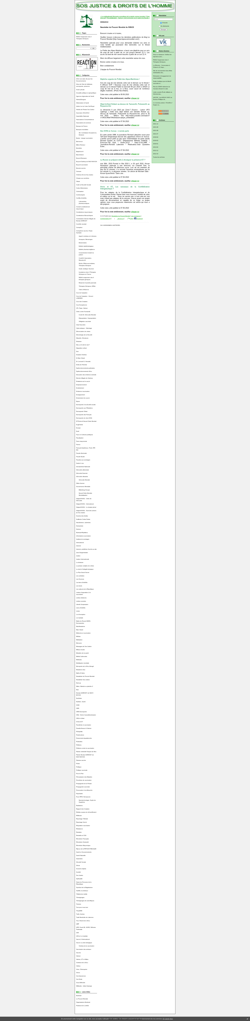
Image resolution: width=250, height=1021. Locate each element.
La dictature (79, 562)
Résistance (79, 829)
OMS (77, 708)
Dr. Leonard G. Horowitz (83, 361)
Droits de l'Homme (81, 364)
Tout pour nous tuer (82, 907)
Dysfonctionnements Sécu (84, 371)
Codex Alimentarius (82, 188)
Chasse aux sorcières (82, 178)
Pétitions (78, 745)
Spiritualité (79, 878)
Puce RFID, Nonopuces (83, 797)
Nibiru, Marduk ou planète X (84, 686)
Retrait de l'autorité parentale (87, 283)
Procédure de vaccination (84, 780)
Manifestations (80, 626)
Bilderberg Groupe (84, 490)
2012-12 (155, 150)
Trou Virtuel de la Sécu (83, 920)
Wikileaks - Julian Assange (84, 986)
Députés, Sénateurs (82, 338)
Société (78, 872)
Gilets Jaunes (80, 483)
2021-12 (155, 124)
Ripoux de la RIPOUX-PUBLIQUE (86, 849)
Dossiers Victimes (81, 354)
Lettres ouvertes (81, 601)
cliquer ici (135, 98)
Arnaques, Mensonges (85, 239)
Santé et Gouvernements (83, 852)
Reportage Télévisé (82, 819)
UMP (77, 924)
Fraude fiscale (80, 456)
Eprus (78, 401)
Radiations (79, 805)
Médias (78, 636)
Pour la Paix (79, 773)
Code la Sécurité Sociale (83, 185)
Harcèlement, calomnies (83, 522)
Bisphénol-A (79, 151)
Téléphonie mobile (81, 894)
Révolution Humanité (82, 842)
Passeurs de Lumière (82, 1005)
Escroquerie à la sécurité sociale (86, 404)
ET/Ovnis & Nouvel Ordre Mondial (86, 421)
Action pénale (80, 89)
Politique (78, 767)
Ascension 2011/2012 (82, 113)
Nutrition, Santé (81, 701)
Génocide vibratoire (82, 476)
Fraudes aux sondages (83, 460)
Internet (78, 546)
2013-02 (155, 147)
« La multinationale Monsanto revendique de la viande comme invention (123, 16)
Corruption (79, 227)
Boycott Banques (81, 158)
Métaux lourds (80, 649)
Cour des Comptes (81, 301)
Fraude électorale (81, 453)
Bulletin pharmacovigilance (87, 249)
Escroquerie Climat (81, 411)
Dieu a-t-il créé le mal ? (83, 345)
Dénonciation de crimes (83, 331)
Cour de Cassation (81, 293)
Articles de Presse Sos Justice (85, 109)
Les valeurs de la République (85, 589)
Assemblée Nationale (82, 116)
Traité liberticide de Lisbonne (84, 917)
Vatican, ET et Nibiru (82, 959)
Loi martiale (79, 618)
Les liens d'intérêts (81, 582)
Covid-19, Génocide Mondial (87, 315)
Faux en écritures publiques (84, 434)
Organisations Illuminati (83, 1002)
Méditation (79, 639)
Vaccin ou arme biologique (84, 942)
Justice (78, 556)
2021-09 (155, 127)
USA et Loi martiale (82, 936)
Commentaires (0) (105, 218)
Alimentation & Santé (82, 103)
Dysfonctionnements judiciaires (85, 368)
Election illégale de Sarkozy (84, 378)
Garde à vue (80, 463)
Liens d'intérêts (80, 608)
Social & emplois (81, 868)
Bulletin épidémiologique (86, 246)
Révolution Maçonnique (83, 845)
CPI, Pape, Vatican (82, 308)
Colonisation (80, 191)
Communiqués (80, 195)
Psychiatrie (79, 793)
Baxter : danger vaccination (84, 138)
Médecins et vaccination (83, 633)
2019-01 (155, 143)
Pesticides (79, 741)
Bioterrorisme (83, 242)
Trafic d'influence (84, 289)
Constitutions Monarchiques (84, 215)
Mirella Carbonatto (81, 656)
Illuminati (78, 995)
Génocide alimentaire (82, 470)
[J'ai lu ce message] (247, 1019)
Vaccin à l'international (83, 939)
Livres (78, 611)
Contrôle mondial (81, 224)
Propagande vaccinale (83, 787)
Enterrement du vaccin (83, 398)
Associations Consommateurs (85, 119)
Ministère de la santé (82, 653)
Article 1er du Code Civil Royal (85, 106)
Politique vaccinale (81, 770)
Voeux (78, 972)
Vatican (78, 956)
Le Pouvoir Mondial (82, 999)
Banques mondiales (82, 129)
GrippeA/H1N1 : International (85, 504)
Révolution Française (82, 839)
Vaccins (78, 952)
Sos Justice (79, 875)
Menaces (79, 643)
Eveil (77, 431)
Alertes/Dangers (81, 99)
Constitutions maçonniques (84, 212)
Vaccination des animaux (83, 949)
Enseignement (80, 394)
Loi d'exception (80, 614)
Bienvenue (79, 141)
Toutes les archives (159, 157)
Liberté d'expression (82, 604)
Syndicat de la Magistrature (84, 887)
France (78, 444)
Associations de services (83, 122)
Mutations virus (80, 669)
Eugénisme (79, 424)
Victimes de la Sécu (82, 962)
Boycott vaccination (82, 164)
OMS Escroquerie (81, 711)
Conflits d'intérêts (81, 198)
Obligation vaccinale (85, 321)
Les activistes (80, 576)
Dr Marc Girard (80, 358)
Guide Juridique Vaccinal (86, 268)
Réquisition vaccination (83, 825)
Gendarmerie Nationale (83, 466)
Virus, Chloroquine (81, 969)
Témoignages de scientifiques (85, 900)
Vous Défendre (80, 982)
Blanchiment (80, 154)
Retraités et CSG (81, 835)
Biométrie (79, 148)
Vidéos (78, 966)
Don (77, 351)
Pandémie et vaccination (83, 725)
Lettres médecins (81, 598)
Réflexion (79, 815)
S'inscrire (165, 22)
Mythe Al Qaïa (80, 673)
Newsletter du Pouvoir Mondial (85, 676)
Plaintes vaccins (81, 760)
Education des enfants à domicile (86, 374)
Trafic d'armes (80, 914)
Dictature (79, 341)
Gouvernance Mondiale (83, 486)
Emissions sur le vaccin (83, 381)
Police (78, 763)
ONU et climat (80, 718)
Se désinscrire (165, 26)
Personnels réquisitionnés (84, 738)
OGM (77, 705)
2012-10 (155, 153)
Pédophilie (79, 731)
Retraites (79, 832)
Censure (78, 171)
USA (77, 932)
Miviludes (79, 659)
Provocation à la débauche (84, 790)
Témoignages (80, 897)
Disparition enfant (81, 348)
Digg (131, 218)
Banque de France (82, 126)
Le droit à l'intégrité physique (84, 569)
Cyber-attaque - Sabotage (84, 328)
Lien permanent (136, 216)
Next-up (78, 683)
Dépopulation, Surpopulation (87, 318)
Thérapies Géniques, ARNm (87, 286)
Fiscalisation (79, 438)
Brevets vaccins (81, 168)
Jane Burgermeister (82, 552)
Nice (77, 689)
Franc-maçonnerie (81, 441)
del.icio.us (120, 218)
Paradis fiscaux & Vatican (83, 728)
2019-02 (155, 140)
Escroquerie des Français (83, 414)
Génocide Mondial (84, 480)
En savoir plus (168, 1019)
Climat (78, 181)
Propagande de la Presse (84, 783)
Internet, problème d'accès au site (86, 549)
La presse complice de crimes (85, 566)
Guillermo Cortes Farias (83, 519)
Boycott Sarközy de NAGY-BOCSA (86, 161)
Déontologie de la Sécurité (84, 335)
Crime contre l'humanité (83, 311)
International (80, 542)
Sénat (78, 865)
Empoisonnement (81, 384)
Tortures (78, 904)
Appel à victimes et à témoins (87, 236)
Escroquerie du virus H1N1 (84, 418)
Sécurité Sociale (81, 862)
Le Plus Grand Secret (82, 572)
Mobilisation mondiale (82, 663)
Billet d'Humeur (80, 145)
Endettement (80, 388)
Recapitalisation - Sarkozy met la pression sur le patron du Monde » (128, 18)
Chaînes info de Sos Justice (84, 174)
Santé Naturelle (81, 855)
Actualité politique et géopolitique (86, 93)
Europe (78, 428)
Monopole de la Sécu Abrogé (85, 666)
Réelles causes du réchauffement (86, 812)
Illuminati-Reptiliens (82, 532)
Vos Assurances (81, 976)
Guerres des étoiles (82, 516)
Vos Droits (79, 979)
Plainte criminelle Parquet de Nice (86, 751)
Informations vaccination (83, 536)
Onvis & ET (79, 721)
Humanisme (79, 526)
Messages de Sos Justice (84, 646)
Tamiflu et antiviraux (82, 890)
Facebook (139, 218)
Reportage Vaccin (81, 822)
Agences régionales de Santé (85, 96)
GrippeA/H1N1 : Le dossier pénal (86, 507)
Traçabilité (79, 910)
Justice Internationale (82, 559)
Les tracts (79, 586)
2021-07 (155, 134)
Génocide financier (82, 473)
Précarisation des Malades (84, 777)
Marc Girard (79, 629)
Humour (78, 529)
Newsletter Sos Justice (83, 679)
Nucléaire (79, 698)
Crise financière (80, 325)
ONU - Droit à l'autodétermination (86, 715)
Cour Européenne (81, 305)
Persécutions (80, 735)
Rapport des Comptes (82, 809)
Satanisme (79, 858)
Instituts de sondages (82, 539)
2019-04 (155, 137)
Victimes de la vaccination (86, 946)
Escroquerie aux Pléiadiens (84, 408)
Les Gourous (80, 579)
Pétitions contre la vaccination (85, 748)
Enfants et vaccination (83, 391)
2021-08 (155, 130)
